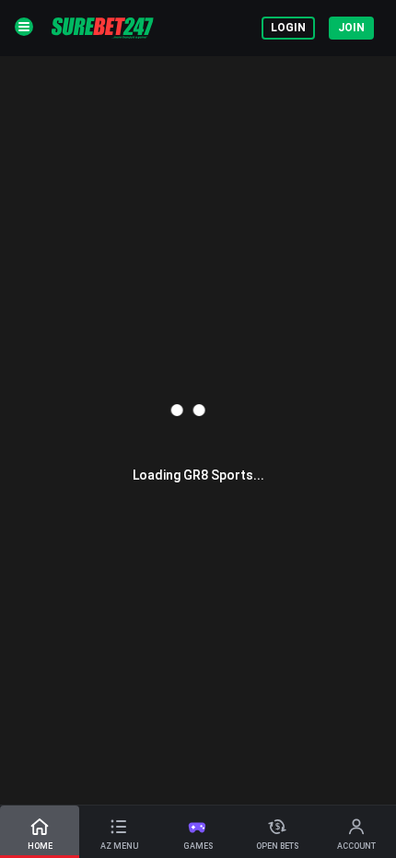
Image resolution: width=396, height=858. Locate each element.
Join (351, 27)
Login (288, 27)
